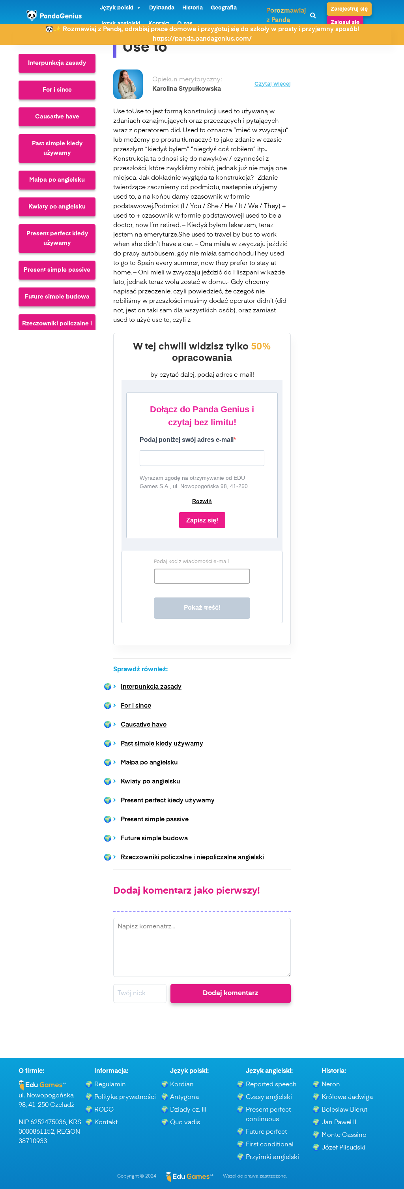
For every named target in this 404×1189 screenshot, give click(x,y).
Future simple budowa (57, 297)
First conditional (270, 1145)
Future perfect (266, 1132)
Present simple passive (57, 270)
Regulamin (110, 1085)
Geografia (224, 8)
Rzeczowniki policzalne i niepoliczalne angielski (57, 328)
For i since (57, 90)
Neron (331, 1085)
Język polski (116, 8)
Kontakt (106, 1123)
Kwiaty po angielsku (57, 207)
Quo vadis (185, 1123)
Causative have (57, 117)
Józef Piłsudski (343, 1148)
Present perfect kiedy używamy (57, 238)
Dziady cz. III (188, 1110)
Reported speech (271, 1085)
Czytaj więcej (272, 84)
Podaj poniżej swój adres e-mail (187, 439)
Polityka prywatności (125, 1097)
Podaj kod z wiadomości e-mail (191, 561)
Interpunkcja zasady (57, 63)
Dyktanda (161, 8)
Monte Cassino (344, 1135)
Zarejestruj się (349, 9)
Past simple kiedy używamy (57, 148)
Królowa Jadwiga (347, 1097)
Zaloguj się (345, 22)
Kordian (182, 1085)
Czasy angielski (269, 1097)
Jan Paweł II (339, 1123)
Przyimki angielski (272, 1157)
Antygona (184, 1097)
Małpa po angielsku (57, 180)
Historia (192, 8)
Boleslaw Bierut (344, 1110)
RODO (104, 1110)
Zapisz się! (202, 520)
